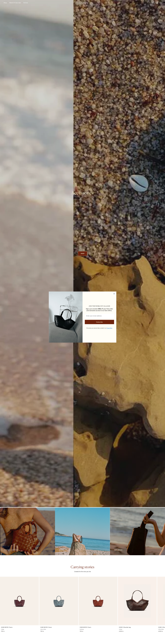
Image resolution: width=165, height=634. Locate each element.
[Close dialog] (114, 293)
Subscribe (99, 322)
